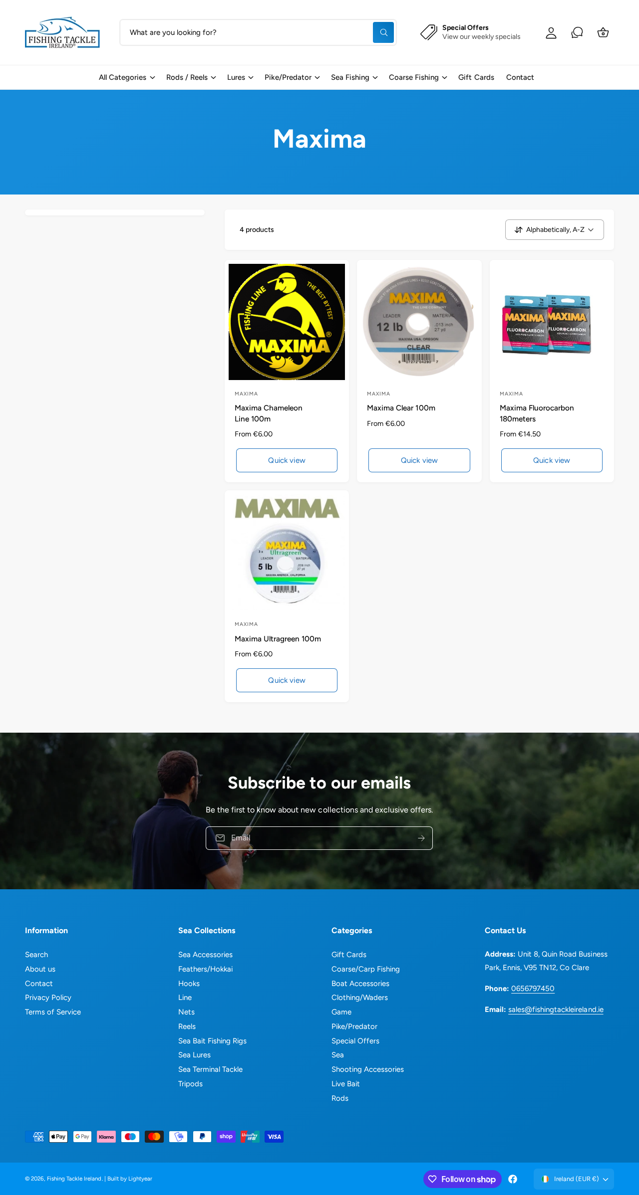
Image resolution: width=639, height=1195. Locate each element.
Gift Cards (348, 954)
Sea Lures (194, 1054)
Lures (236, 77)
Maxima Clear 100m (401, 407)
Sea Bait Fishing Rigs (212, 1040)
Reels (187, 1026)
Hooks (189, 983)
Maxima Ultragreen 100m (278, 638)
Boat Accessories (360, 983)
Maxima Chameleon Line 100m (269, 413)
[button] (126, 77)
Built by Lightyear (129, 1178)
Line (185, 997)
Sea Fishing (350, 77)
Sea (337, 1054)
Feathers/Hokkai (205, 969)
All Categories (122, 77)
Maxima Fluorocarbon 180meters (537, 413)
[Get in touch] (577, 32)
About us (40, 969)
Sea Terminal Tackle (210, 1069)
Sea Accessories (205, 954)
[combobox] (258, 32)
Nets (186, 1011)
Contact (39, 983)
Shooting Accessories (367, 1069)
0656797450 (533, 988)
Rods (339, 1098)
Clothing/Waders (359, 997)
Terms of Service (53, 1011)
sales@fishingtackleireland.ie (555, 1009)
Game (341, 1011)
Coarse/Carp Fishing (365, 969)
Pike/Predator (288, 77)
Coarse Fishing (414, 77)
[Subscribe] (422, 837)
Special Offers (355, 1040)
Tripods (190, 1083)
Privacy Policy (48, 997)
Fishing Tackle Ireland (74, 1178)
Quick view (287, 460)
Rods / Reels (187, 77)
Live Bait (345, 1083)
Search (36, 954)
